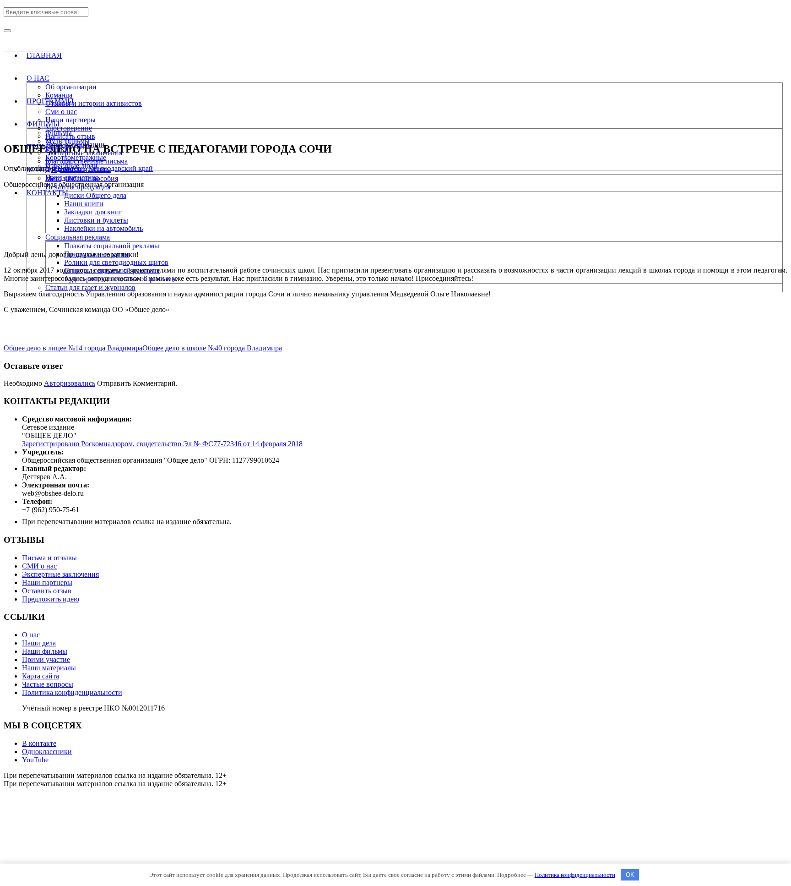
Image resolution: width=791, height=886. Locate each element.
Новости (70, 168)
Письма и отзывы (49, 558)
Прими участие (46, 659)
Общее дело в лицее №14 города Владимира (73, 348)
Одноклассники (47, 751)
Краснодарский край (120, 168)
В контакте (39, 743)
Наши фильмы (44, 651)
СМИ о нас (39, 566)
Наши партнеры (47, 582)
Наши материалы (49, 668)
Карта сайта (40, 676)
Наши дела (39, 643)
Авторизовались (69, 383)
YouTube (35, 760)
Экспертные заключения (60, 574)
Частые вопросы (47, 684)
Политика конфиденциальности (72, 692)
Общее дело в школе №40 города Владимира (212, 348)
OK (630, 874)
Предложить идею (50, 599)
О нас (31, 635)
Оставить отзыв (46, 591)
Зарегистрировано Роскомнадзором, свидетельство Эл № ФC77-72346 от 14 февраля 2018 (162, 444)
